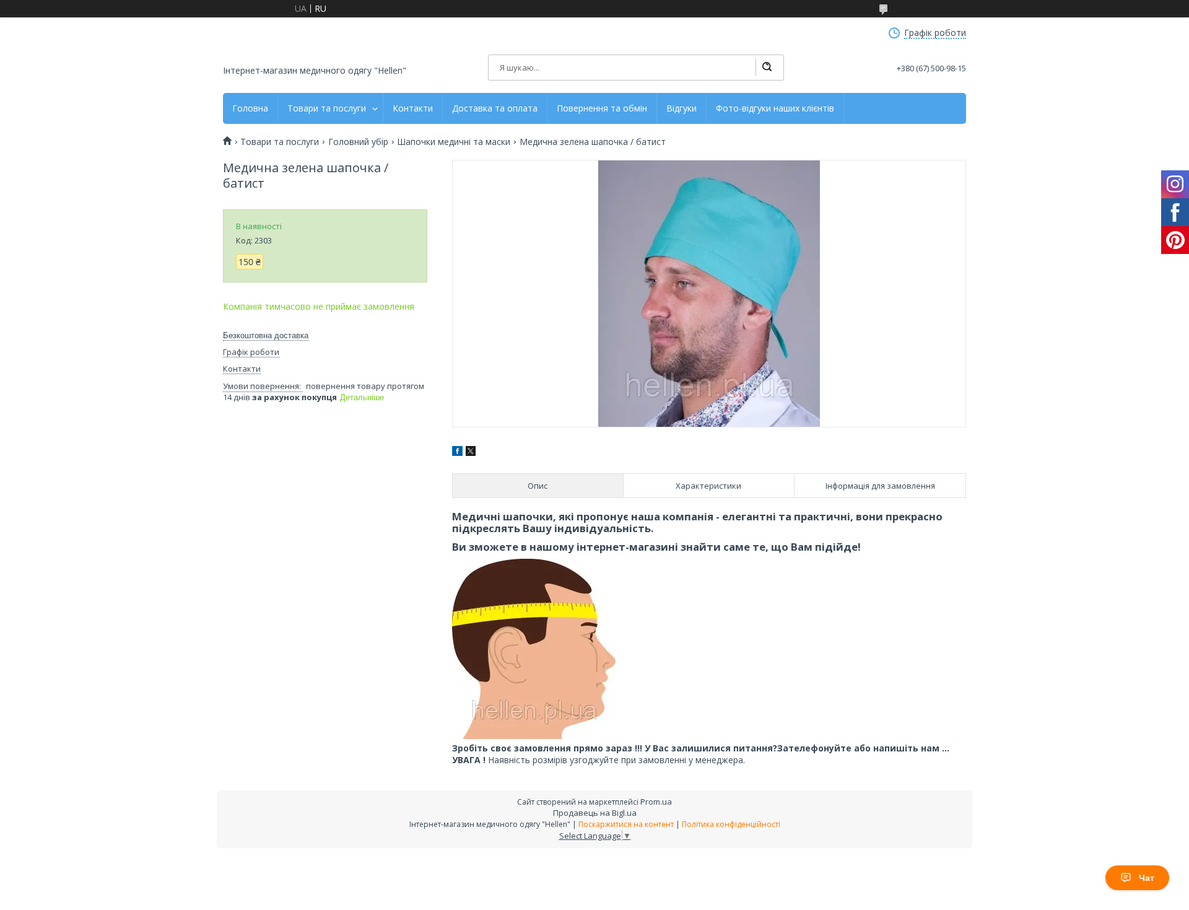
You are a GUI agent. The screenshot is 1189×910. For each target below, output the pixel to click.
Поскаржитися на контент (626, 824)
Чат (1146, 878)
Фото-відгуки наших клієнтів (775, 108)
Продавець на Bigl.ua (595, 812)
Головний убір (358, 141)
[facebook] (457, 452)
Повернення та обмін (602, 108)
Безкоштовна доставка (265, 335)
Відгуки (681, 108)
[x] (471, 452)
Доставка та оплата (495, 108)
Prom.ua (656, 801)
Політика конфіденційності (731, 824)
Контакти (413, 108)
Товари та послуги (326, 108)
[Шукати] (767, 67)
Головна (250, 108)
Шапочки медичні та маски (453, 141)
